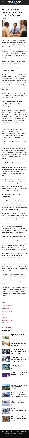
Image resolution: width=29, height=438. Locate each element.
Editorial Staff (6, 18)
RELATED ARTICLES (7, 328)
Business (8, 6)
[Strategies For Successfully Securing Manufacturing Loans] (6, 367)
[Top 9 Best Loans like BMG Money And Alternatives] (6, 375)
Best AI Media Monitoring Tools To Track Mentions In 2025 (18, 410)
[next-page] (5, 381)
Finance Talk (9, 431)
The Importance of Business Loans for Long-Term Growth (18, 359)
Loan (12, 6)
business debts (20, 224)
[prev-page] (3, 381)
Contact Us (6, 433)
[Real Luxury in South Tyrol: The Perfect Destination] (6, 387)
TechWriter (23, 431)
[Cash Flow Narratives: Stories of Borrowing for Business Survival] (6, 343)
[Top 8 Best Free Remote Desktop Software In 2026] (6, 403)
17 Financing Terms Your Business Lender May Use (7, 313)
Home (3, 6)
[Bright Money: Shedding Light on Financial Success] (6, 336)
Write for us (13, 433)
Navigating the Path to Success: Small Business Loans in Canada (18, 351)
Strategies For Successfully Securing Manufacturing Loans (17, 367)
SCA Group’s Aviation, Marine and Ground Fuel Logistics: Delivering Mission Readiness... (19, 394)
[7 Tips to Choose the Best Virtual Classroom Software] (6, 419)
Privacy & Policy (21, 433)
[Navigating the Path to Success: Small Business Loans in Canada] (6, 351)
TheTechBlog (16, 431)
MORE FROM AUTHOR (8, 330)
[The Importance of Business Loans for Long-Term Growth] (6, 359)
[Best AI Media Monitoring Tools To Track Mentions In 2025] (6, 411)
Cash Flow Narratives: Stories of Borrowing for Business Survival (18, 343)
